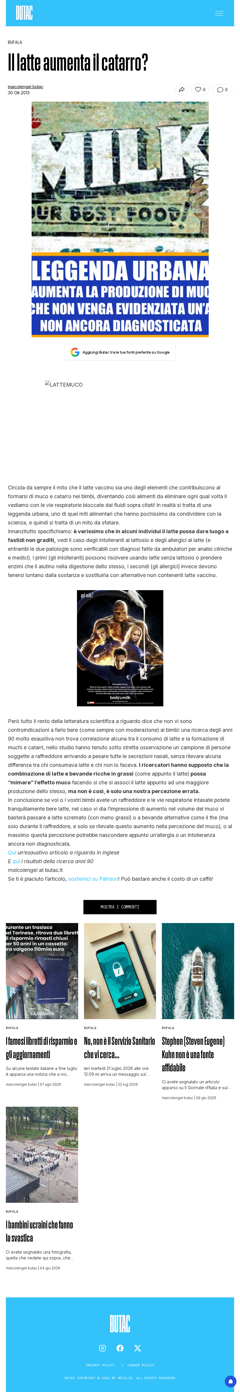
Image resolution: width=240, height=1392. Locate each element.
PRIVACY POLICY (101, 1365)
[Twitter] (137, 1348)
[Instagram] (102, 1348)
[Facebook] (120, 1348)
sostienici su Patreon (93, 879)
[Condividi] (181, 89)
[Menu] (219, 13)
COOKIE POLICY (141, 1365)
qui (16, 861)
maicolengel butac (25, 86)
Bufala (12, 1028)
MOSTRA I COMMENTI (120, 907)
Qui (12, 852)
